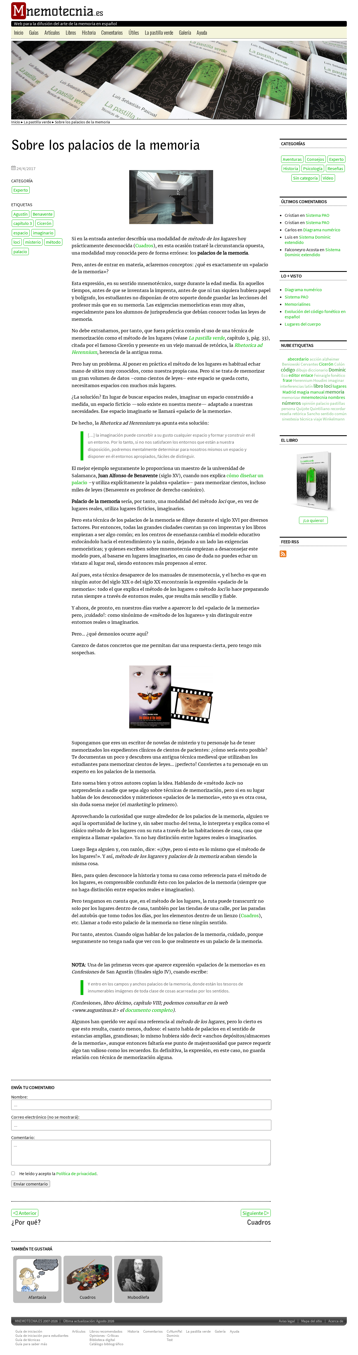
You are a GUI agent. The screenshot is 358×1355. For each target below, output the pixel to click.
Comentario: (23, 1137)
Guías (34, 32)
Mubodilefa (138, 1297)
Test (170, 1339)
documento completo (149, 1010)
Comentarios (112, 32)
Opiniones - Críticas (104, 1335)
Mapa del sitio (311, 1321)
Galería (185, 32)
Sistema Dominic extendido (308, 239)
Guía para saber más (31, 1344)
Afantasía (37, 1297)
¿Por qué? (26, 1223)
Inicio (18, 32)
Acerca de (335, 1321)
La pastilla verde (159, 32)
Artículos (52, 32)
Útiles (134, 32)
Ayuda (202, 32)
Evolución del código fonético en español (315, 314)
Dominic (173, 1335)
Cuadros (144, 245)
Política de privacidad (76, 1173)
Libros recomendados (106, 1331)
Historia (89, 32)
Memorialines (297, 304)
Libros (71, 32)
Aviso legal (287, 1321)
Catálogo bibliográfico (106, 1344)
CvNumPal (174, 1331)
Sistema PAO (317, 215)
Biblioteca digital (102, 1339)
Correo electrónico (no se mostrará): (45, 1117)
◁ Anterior (25, 1213)
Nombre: (19, 1097)
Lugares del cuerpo (303, 324)
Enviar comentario (30, 1184)
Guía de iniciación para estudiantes (41, 1335)
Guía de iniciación (28, 1331)
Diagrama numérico (321, 229)
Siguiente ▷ (255, 1213)
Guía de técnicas (27, 1339)
